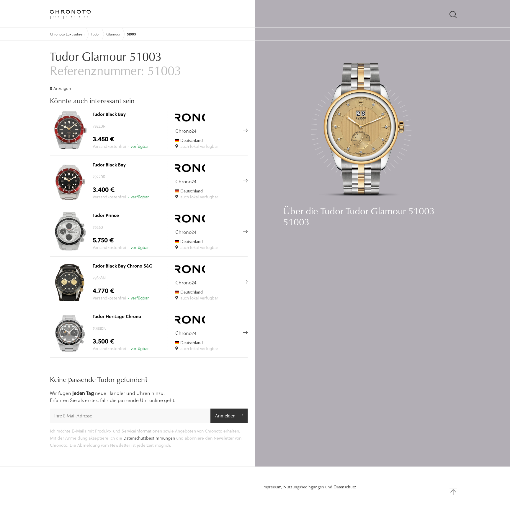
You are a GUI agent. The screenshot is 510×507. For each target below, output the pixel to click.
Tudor (95, 34)
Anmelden (225, 415)
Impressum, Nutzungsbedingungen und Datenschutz (309, 487)
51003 (131, 34)
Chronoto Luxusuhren (67, 34)
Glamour (113, 34)
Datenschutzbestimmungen (149, 438)
